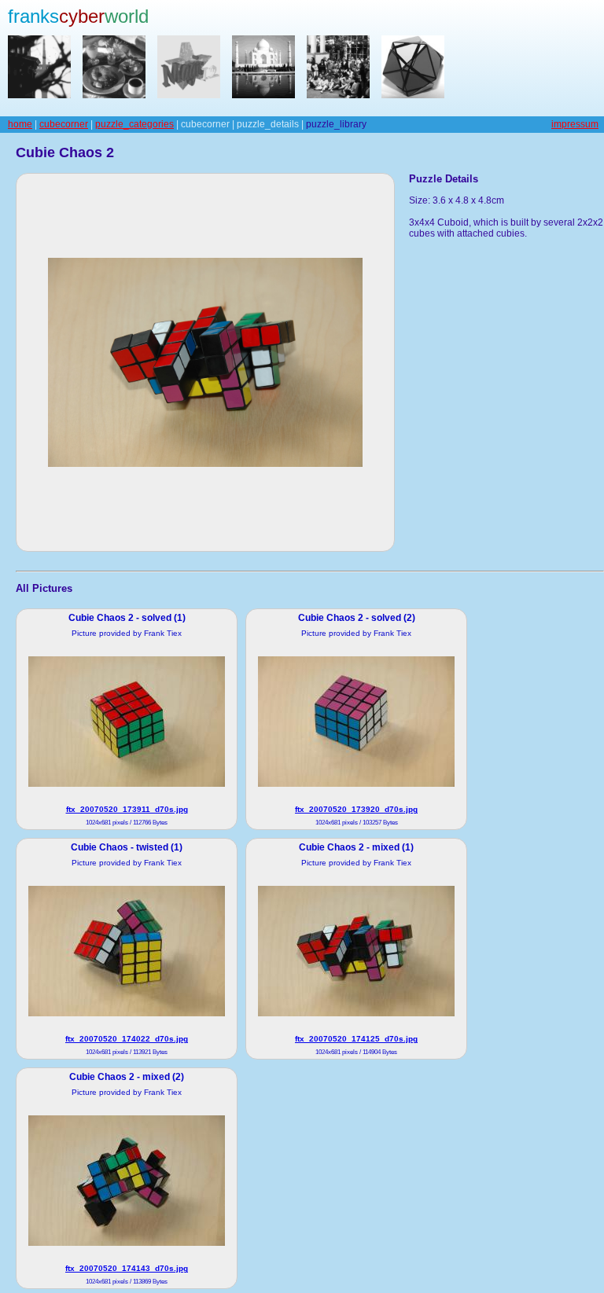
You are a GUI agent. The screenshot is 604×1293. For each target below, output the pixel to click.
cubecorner (63, 124)
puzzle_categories (134, 124)
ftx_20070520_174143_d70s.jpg (126, 1268)
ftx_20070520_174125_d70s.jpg (356, 1038)
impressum (574, 124)
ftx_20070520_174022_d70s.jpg (126, 1038)
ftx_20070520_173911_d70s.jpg (127, 809)
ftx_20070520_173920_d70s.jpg (356, 809)
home (20, 124)
